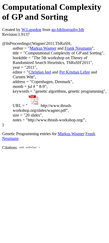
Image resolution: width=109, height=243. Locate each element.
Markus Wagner (43, 48)
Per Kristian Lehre (74, 72)
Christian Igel (40, 72)
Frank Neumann (78, 48)
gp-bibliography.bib (67, 29)
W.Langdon (31, 29)
